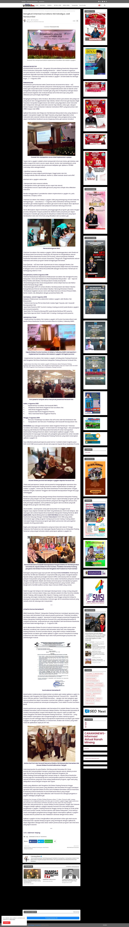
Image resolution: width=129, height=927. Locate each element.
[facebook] (85, 722)
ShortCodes (82, 5)
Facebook (33, 841)
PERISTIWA (88, 700)
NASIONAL (42, 5)
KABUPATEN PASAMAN (90, 678)
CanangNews (89, 673)
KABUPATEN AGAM (98, 673)
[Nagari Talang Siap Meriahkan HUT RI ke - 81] (88, 661)
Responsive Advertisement (92, 758)
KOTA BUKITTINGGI (90, 683)
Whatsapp (49, 841)
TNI (93, 700)
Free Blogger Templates (34, 925)
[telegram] (85, 727)
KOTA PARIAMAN (89, 686)
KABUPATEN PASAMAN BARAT (92, 681)
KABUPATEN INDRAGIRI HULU (92, 676)
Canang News (35, 856)
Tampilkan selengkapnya (72, 866)
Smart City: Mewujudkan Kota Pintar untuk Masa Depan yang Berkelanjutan (32, 881)
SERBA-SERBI (66, 5)
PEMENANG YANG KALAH (49, 879)
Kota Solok (88, 693)
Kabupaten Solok (96, 688)
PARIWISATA (99, 698)
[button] (104, 5)
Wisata (97, 700)
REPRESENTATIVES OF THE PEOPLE (36, 11)
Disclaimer (41, 1)
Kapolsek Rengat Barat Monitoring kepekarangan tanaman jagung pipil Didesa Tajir (98, 646)
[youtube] (85, 724)
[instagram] (85, 725)
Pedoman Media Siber (32, 1)
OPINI (93, 695)
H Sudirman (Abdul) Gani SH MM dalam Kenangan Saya (69, 880)
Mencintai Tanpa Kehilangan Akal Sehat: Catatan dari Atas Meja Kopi (98, 653)
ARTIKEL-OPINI (57, 5)
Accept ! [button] (6, 922)
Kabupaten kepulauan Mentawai (93, 690)
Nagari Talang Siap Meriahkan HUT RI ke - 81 (98, 660)
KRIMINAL (88, 688)
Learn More (12, 919)
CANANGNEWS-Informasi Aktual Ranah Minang (95, 737)
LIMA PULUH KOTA (96, 693)
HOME (36, 5)
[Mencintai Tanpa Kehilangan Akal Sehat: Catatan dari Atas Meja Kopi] (88, 653)
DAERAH (49, 5)
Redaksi (24, 1)
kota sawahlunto (90, 703)
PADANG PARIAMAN (90, 698)
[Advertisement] (52, 898)
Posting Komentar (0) (51, 918)
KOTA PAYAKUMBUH (99, 686)
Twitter (41, 841)
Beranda (25, 11)
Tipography (75, 5)
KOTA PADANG (99, 683)
